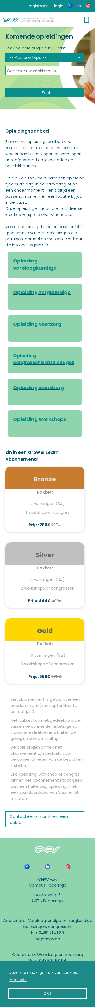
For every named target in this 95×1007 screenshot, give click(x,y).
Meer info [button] (18, 979)
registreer (37, 5)
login (58, 5)
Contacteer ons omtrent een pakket (39, 819)
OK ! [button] (47, 993)
